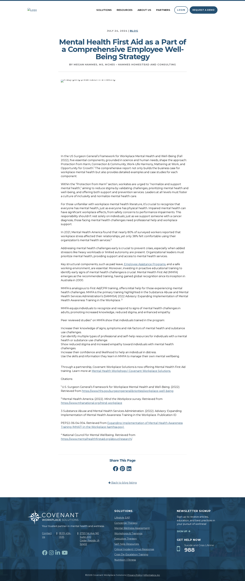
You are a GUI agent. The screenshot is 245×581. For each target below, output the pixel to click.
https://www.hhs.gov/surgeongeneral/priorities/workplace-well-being (128, 391)
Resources (124, 10)
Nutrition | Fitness (125, 559)
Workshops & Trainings (128, 533)
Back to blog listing (124, 482)
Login (181, 10)
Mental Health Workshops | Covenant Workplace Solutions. (131, 371)
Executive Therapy (125, 538)
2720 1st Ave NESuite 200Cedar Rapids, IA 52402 (89, 539)
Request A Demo (203, 10)
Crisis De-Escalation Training (131, 554)
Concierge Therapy (126, 522)
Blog (134, 30)
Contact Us (47, 535)
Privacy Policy (135, 575)
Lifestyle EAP (122, 517)
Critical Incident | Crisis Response (134, 549)
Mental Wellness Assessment (132, 528)
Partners (163, 10)
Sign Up (182, 531)
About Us (144, 10)
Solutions (104, 10)
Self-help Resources (126, 543)
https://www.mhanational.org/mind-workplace (91, 403)
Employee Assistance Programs (145, 264)
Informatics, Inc (152, 575)
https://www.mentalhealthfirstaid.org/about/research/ (96, 439)
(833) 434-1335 (65, 535)
